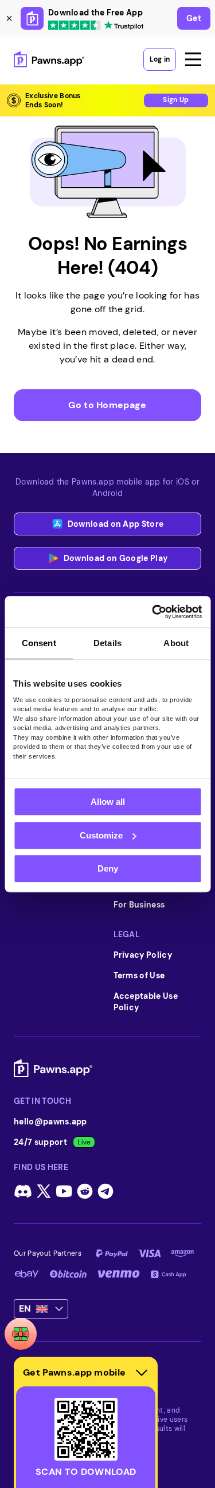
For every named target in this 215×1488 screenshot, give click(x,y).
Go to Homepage (107, 405)
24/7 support (40, 1142)
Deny (107, 868)
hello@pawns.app (50, 1121)
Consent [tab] (39, 643)
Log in (160, 59)
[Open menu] (193, 59)
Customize (101, 835)
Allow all (108, 801)
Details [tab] (107, 643)
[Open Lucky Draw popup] (21, 1334)
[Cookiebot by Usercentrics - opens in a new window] (153, 611)
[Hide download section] (141, 1373)
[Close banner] (9, 18)
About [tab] (176, 643)
